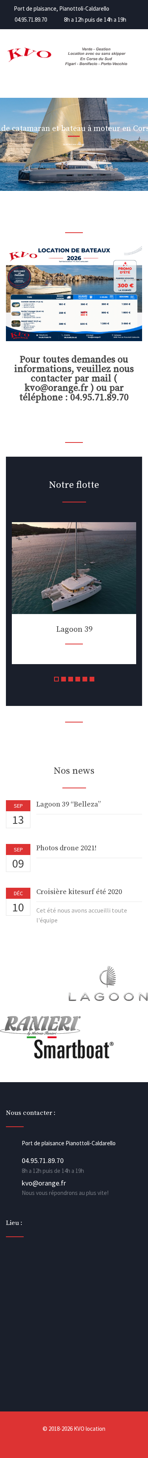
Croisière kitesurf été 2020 (79, 891)
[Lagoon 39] (74, 568)
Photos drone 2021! (66, 848)
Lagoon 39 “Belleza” (68, 804)
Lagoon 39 (74, 630)
